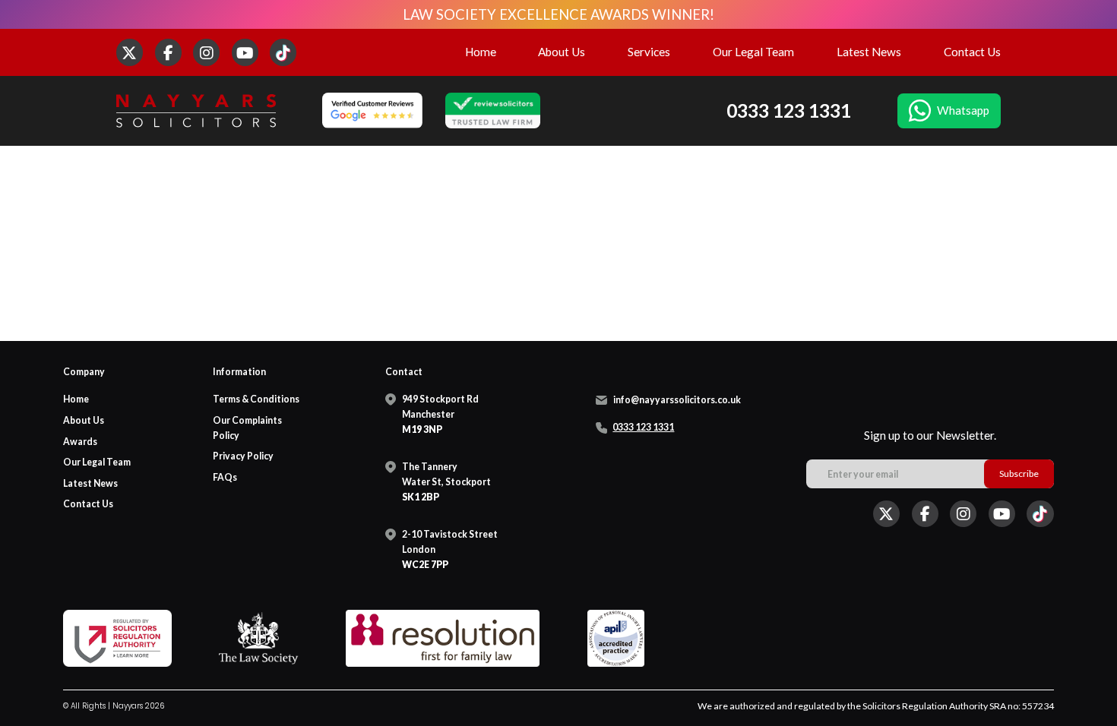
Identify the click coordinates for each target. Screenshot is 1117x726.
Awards (80, 441)
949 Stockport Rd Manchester (440, 414)
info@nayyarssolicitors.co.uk (677, 400)
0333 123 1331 (788, 110)
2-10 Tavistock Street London (450, 549)
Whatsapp (963, 110)
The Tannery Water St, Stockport (446, 482)
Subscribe (1019, 473)
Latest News (869, 51)
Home (480, 51)
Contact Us (972, 51)
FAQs (225, 477)
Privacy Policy (243, 456)
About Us (561, 51)
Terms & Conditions (256, 399)
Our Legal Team (753, 51)
